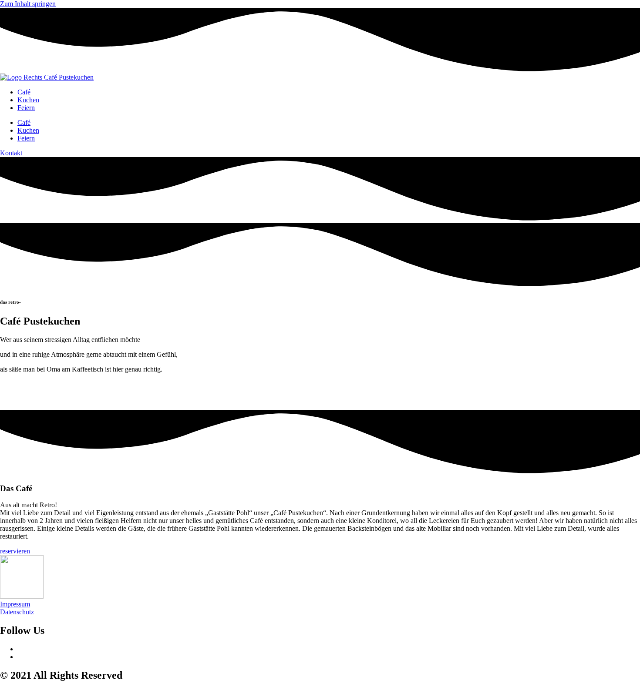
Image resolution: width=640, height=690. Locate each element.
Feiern (26, 107)
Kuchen (28, 100)
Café (23, 92)
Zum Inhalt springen (28, 3)
